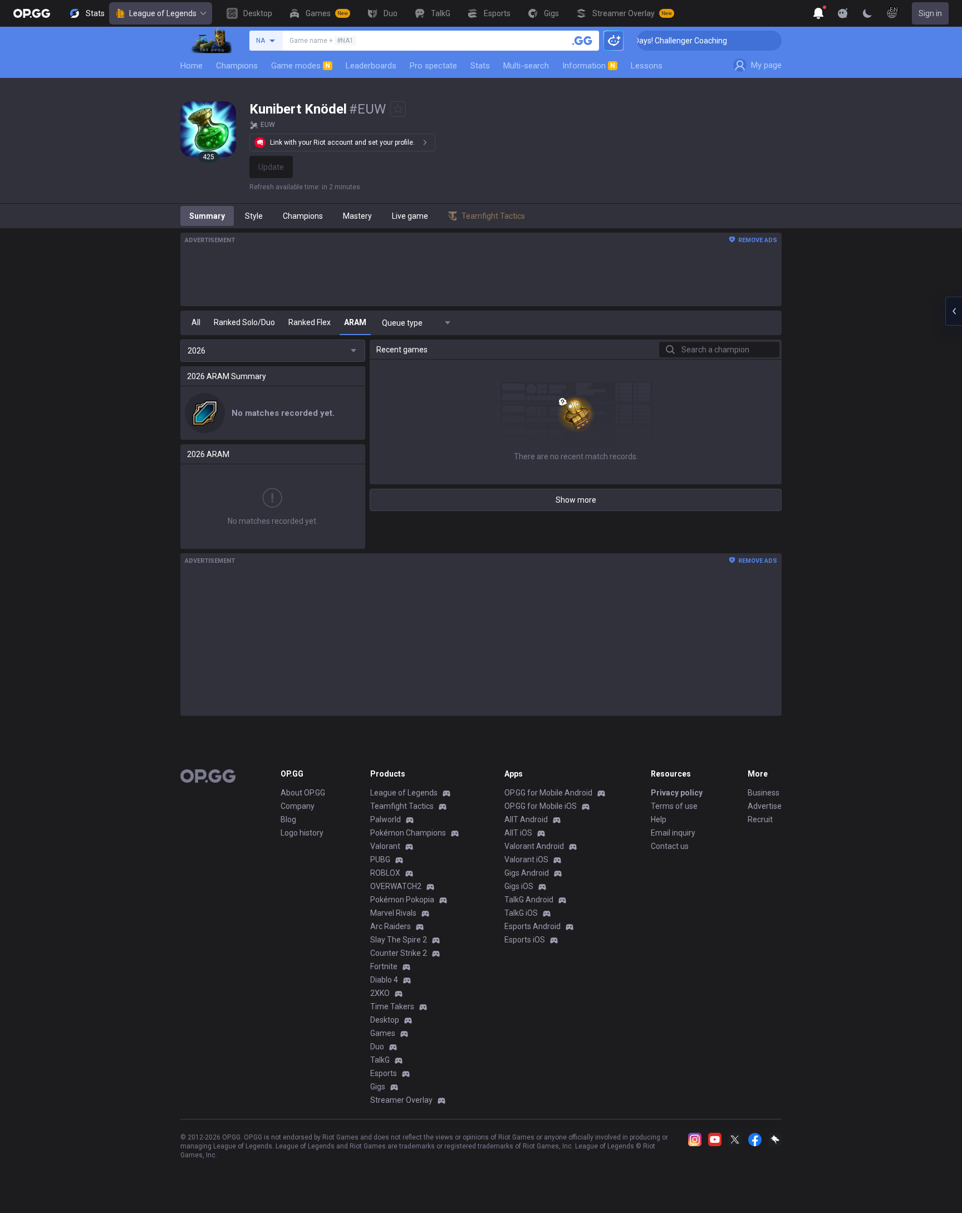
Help (658, 819)
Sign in (930, 13)
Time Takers (392, 1006)
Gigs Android (526, 872)
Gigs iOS (518, 886)
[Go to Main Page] (31, 13)
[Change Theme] (867, 13)
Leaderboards (371, 66)
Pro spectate (433, 66)
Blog (288, 819)
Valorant (385, 846)
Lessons (646, 66)
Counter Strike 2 (398, 953)
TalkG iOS (521, 912)
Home (191, 66)
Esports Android (532, 926)
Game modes (300, 66)
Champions (237, 66)
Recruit (760, 819)
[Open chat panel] (953, 311)
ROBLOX (385, 872)
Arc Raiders (390, 926)
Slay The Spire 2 (398, 939)
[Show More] (818, 13)
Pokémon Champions (408, 832)
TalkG (380, 1059)
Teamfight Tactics (402, 806)
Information (588, 66)
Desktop (384, 1019)
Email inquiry (673, 832)
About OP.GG (303, 792)
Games (382, 1033)
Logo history (302, 832)
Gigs (377, 1086)
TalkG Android (528, 899)
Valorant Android (534, 846)
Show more (576, 499)
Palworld (385, 819)
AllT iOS (518, 832)
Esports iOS (524, 939)
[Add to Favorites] (398, 109)
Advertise (765, 806)
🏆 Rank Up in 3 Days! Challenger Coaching (637, 40)
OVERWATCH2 (395, 886)
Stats (480, 66)
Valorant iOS (526, 859)
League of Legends (163, 13)
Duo (377, 1046)
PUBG (380, 859)
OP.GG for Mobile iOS (540, 806)
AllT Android (526, 819)
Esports (383, 1073)
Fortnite (383, 966)
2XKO (380, 993)
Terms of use (674, 806)
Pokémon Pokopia (402, 899)
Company (298, 806)
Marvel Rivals (393, 912)
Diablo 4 (384, 979)
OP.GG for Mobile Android (548, 792)
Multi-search (526, 66)
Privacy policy (677, 792)
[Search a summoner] (582, 41)
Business (763, 792)
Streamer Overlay (401, 1100)
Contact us (670, 846)
